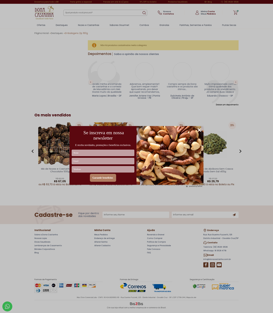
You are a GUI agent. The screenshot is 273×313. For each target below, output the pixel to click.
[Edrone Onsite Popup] (136, 156)
